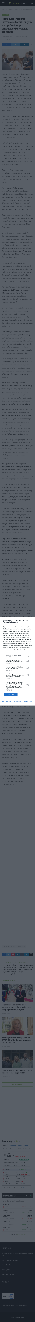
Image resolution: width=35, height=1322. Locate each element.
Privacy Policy (28, 701)
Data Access (17, 701)
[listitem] (17, 656)
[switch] (27, 661)
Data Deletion (6, 701)
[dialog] (17, 661)
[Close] (31, 621)
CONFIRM (10, 694)
